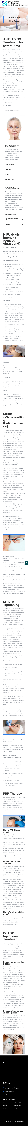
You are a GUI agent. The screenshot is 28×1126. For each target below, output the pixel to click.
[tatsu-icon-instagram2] (6, 1082)
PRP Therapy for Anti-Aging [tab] (11, 219)
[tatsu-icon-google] (8, 1082)
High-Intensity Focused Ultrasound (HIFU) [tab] (12, 146)
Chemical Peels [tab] (9, 179)
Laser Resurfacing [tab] (10, 214)
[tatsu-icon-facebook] (3, 1082)
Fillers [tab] (7, 174)
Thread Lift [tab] (8, 224)
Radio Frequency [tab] (10, 164)
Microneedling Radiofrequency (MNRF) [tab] (12, 188)
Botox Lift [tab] (8, 169)
